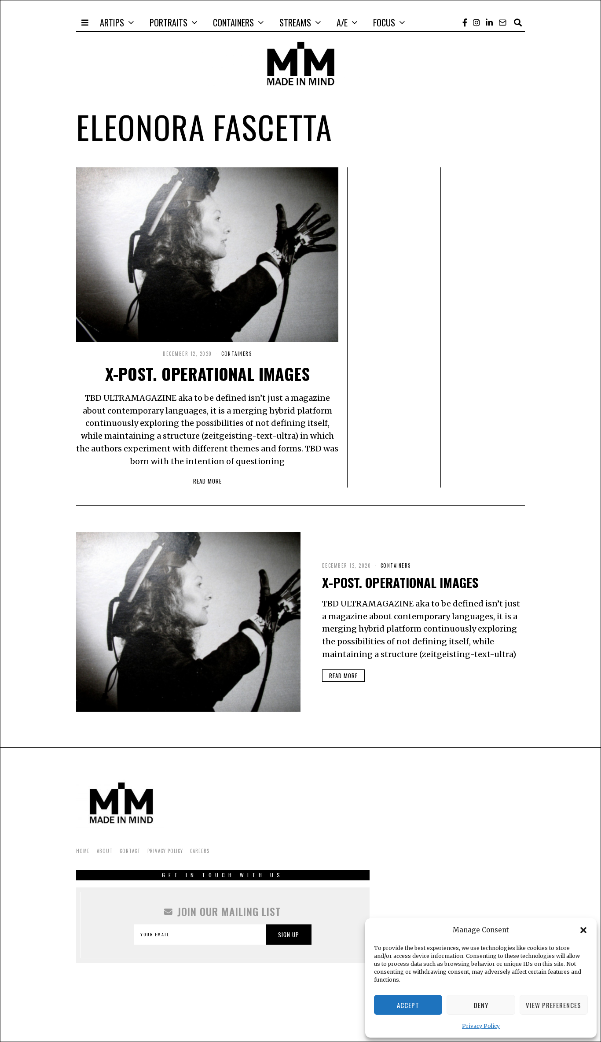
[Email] (502, 22)
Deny (481, 1005)
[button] (583, 930)
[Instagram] (476, 22)
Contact (130, 850)
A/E (342, 22)
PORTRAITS (168, 22)
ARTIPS (112, 22)
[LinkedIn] (489, 22)
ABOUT (105, 850)
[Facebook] (464, 22)
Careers (199, 850)
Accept (408, 1005)
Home (83, 850)
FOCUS (384, 22)
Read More (207, 481)
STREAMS (295, 22)
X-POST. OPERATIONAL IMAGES (207, 373)
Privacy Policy (481, 1026)
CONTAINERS (233, 22)
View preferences (553, 1005)
